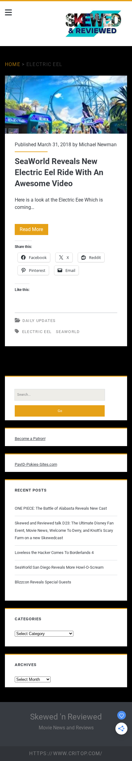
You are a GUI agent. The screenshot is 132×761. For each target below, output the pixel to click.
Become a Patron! (30, 438)
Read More (34, 230)
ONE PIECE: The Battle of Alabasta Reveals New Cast (61, 508)
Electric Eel (37, 331)
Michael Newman (98, 144)
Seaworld (68, 331)
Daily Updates (39, 320)
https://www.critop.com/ (66, 753)
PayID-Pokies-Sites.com (36, 464)
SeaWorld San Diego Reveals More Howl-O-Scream (59, 567)
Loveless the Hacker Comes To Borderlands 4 (54, 552)
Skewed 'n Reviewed (66, 716)
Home (12, 64)
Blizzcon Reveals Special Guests (43, 582)
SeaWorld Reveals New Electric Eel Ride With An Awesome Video (66, 105)
